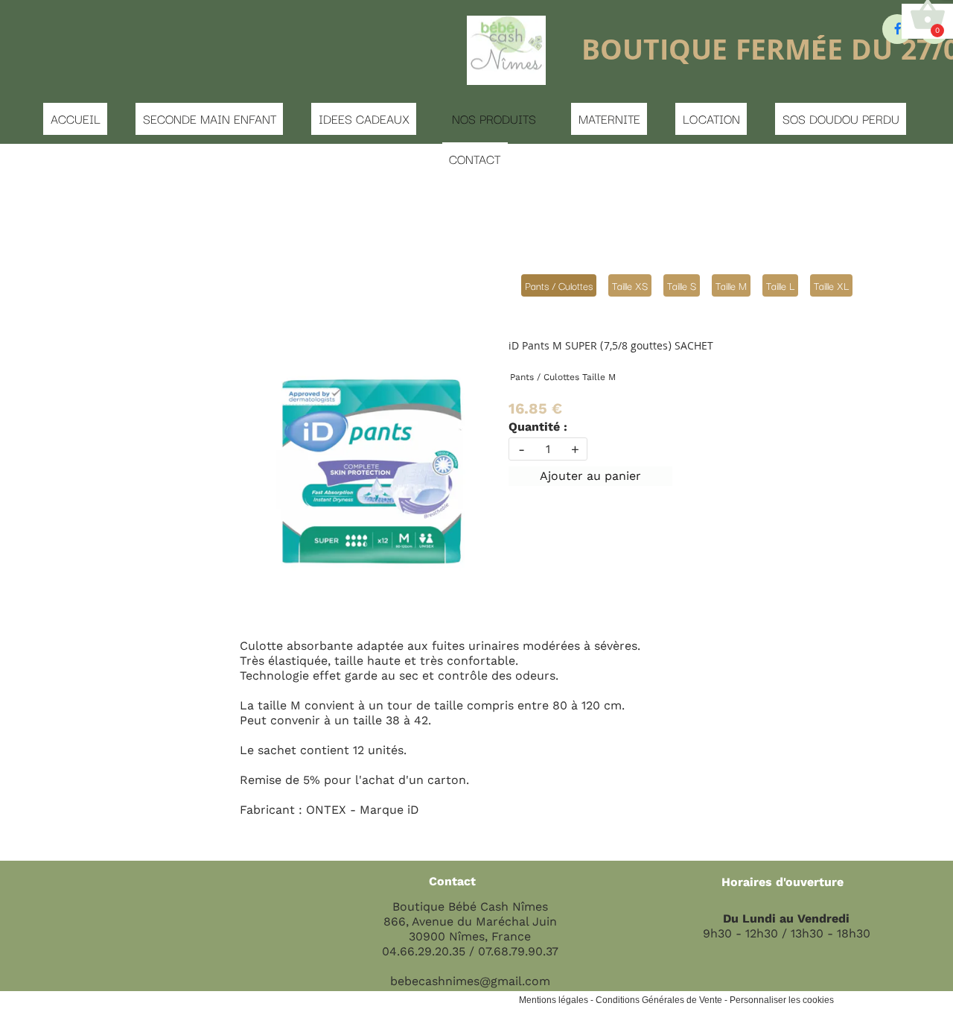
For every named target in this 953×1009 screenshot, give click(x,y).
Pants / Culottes (559, 285)
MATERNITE (609, 118)
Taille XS (630, 285)
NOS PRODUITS (494, 118)
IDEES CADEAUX (364, 118)
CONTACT (474, 158)
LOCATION (711, 118)
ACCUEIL (76, 118)
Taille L (780, 285)
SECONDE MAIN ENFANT (209, 118)
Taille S (681, 285)
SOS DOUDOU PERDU (841, 118)
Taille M (731, 285)
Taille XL (831, 285)
